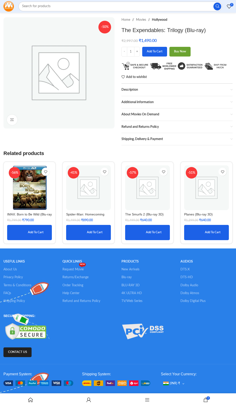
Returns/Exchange (75, 277)
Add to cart (154, 51)
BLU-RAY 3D (130, 285)
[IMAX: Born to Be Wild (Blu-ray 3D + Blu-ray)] (29, 187)
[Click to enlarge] (12, 120)
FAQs (7, 293)
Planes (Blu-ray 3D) (198, 214)
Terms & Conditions (17, 285)
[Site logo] (8, 6)
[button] (29, 232)
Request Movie (73, 268)
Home (125, 19)
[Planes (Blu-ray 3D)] (206, 187)
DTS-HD (186, 277)
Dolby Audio (189, 285)
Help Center (71, 293)
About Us (10, 269)
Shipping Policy (14, 301)
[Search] (217, 6)
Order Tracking (72, 285)
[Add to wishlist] (45, 172)
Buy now (180, 51)
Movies (141, 19)
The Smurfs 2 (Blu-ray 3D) (144, 214)
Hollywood (159, 19)
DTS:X (185, 269)
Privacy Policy (13, 277)
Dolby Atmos (189, 293)
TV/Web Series (131, 301)
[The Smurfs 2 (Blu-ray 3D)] (147, 187)
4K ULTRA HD (131, 293)
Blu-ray (126, 277)
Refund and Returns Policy (81, 301)
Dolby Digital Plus (193, 301)
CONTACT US (17, 352)
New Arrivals (130, 269)
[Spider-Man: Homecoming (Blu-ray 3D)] (88, 187)
